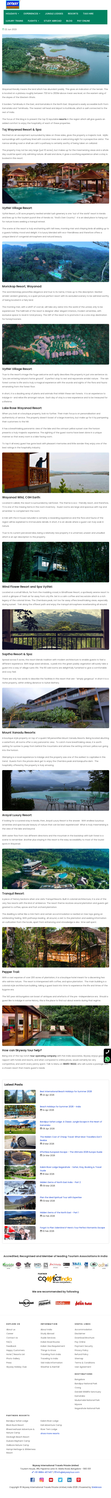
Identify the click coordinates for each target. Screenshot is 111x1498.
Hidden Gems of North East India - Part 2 (60, 1182)
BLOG (69, 20)
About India (46, 1329)
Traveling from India (51, 1354)
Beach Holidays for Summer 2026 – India (60, 1106)
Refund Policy (81, 1354)
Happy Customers (15, 1350)
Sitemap (79, 1358)
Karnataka (80, 1396)
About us (10, 1329)
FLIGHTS (33, 20)
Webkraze (97, 1487)
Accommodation (83, 1329)
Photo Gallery (13, 1358)
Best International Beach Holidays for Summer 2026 (66, 1091)
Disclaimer (80, 1333)
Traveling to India (49, 1358)
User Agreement (83, 1366)
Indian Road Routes (50, 1341)
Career (9, 1333)
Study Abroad (52, 20)
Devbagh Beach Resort (17, 1436)
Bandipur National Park (86, 1383)
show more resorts (50, 1433)
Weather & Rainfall (50, 1366)
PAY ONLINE (83, 20)
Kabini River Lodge (50, 1420)
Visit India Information (52, 1362)
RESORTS (73, 13)
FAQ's (9, 1341)
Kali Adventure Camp (51, 1425)
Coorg (78, 1387)
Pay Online (80, 1341)
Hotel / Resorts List (15, 1354)
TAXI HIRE (88, 13)
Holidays (11, 13)
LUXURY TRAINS (14, 20)
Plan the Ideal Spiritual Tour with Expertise (61, 1197)
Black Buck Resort (15, 1425)
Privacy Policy (81, 1350)
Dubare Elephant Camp (18, 1440)
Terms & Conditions (85, 1362)
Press (9, 1362)
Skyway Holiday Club (16, 1366)
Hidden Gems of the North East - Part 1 (59, 1212)
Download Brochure (84, 1337)
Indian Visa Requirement (53, 1346)
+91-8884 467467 (43, 1472)
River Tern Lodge (49, 1429)
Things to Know (48, 1350)
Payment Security (84, 1346)
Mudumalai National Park (87, 1400)
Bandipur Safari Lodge (17, 1420)
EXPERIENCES (31, 13)
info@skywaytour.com (67, 1472)
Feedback (11, 1346)
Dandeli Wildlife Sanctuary (88, 1391)
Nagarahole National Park (87, 1408)
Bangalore (80, 1379)
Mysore (78, 1404)
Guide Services (48, 1337)
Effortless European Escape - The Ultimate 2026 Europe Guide (71, 1152)
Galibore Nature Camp (17, 1445)
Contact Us (12, 1337)
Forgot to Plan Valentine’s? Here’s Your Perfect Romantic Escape (72, 1227)
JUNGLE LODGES (54, 13)
